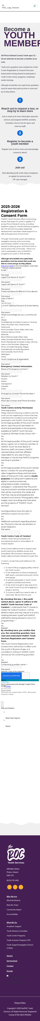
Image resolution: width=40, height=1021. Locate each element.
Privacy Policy (20, 1003)
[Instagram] (9, 887)
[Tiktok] (21, 887)
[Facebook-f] (15, 887)
